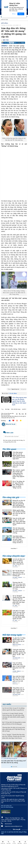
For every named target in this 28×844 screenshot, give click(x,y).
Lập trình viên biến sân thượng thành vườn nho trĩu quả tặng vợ (19, 464)
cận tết (24, 409)
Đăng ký (21, 13)
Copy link (8, 843)
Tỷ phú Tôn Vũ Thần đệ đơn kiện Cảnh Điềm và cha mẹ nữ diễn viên (19, 640)
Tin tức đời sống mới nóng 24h (10, 758)
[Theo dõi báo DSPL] (14, 43)
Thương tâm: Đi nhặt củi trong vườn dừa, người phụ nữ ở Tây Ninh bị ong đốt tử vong (19, 586)
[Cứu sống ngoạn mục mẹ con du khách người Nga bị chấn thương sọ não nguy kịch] (6, 400)
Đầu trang (16, 829)
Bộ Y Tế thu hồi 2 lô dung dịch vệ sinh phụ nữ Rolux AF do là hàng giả (19, 573)
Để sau (13, 13)
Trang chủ (3, 843)
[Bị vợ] (7, 483)
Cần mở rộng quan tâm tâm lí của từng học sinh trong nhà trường (19, 530)
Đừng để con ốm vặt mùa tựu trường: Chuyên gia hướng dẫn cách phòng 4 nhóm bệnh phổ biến (19, 504)
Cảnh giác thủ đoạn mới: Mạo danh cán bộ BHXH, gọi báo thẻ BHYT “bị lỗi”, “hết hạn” (19, 653)
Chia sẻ (25, 843)
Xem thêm (13, 548)
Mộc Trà (6, 40)
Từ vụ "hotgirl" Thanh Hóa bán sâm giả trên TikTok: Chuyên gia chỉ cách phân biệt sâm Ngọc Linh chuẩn (19, 600)
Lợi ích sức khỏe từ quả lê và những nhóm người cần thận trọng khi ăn (19, 561)
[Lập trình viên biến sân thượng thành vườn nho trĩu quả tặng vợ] (7, 464)
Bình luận (20, 843)
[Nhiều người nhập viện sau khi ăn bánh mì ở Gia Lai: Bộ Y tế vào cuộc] (7, 512)
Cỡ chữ (14, 843)
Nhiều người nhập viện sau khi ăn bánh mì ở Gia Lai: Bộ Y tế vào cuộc (19, 512)
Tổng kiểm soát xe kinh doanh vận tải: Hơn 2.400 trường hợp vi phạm (19, 690)
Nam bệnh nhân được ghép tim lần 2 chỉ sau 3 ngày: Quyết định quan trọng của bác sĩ (19, 539)
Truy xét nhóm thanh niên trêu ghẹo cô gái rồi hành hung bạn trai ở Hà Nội (19, 666)
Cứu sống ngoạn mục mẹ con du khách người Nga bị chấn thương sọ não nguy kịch (19, 401)
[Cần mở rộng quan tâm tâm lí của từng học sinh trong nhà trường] (7, 530)
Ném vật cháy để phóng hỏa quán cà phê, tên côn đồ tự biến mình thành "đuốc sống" (13, 762)
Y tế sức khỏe (13, 393)
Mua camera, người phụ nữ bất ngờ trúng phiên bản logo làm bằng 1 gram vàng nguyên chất (19, 474)
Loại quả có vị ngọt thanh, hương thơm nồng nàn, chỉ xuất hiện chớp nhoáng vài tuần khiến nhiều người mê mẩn (19, 614)
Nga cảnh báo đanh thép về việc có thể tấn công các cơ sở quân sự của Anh (18, 678)
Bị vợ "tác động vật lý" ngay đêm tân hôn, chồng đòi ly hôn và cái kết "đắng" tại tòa (18, 485)
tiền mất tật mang (15, 409)
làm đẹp (7, 409)
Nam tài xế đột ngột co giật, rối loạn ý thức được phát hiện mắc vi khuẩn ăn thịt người (19, 521)
